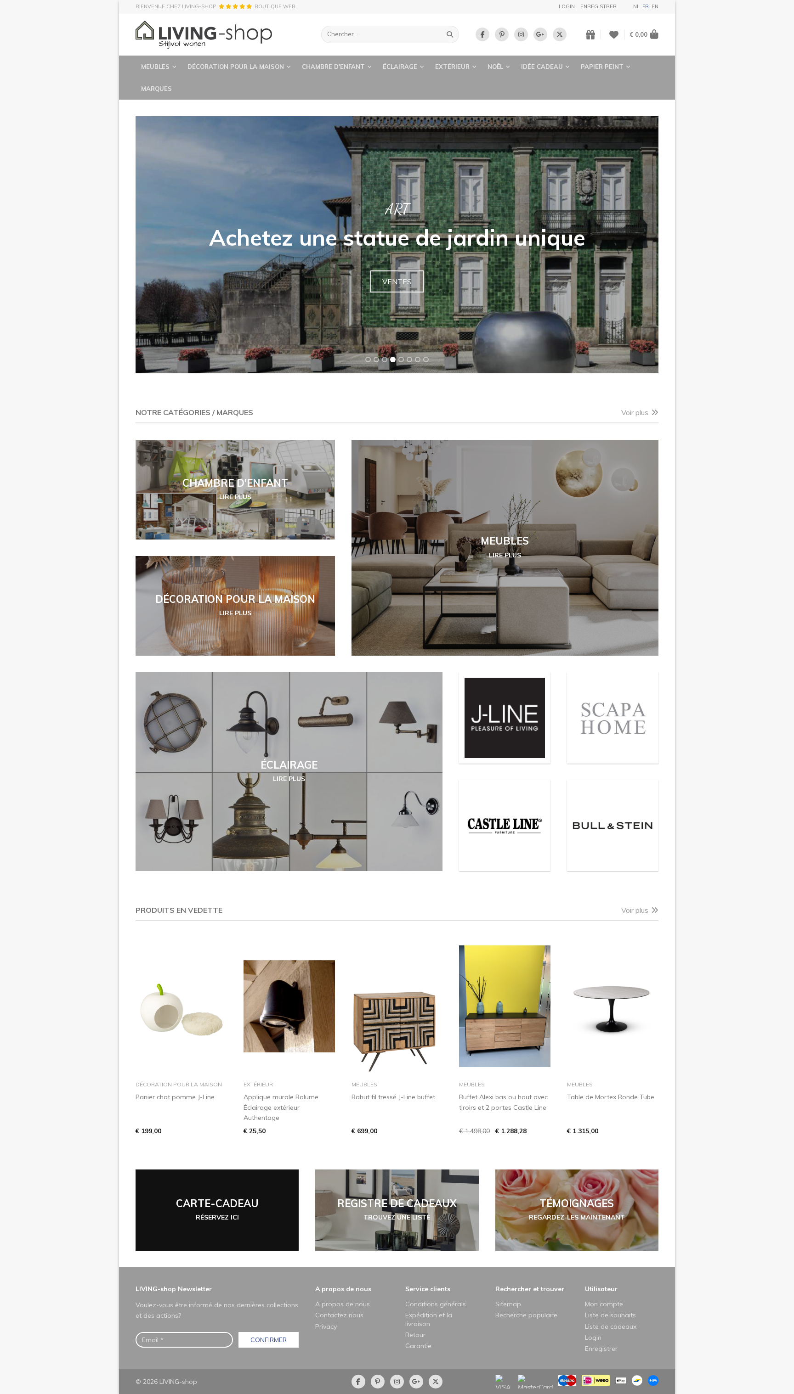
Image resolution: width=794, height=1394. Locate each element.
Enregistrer (598, 6)
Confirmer (268, 1340)
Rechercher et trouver (529, 1289)
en (655, 6)
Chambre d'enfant (333, 66)
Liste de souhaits (610, 1315)
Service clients (427, 1289)
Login (567, 6)
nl (636, 6)
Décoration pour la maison (235, 66)
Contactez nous (339, 1315)
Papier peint (602, 66)
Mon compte (604, 1304)
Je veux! (397, 292)
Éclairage (400, 66)
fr (645, 6)
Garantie (418, 1346)
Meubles (155, 66)
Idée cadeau (542, 66)
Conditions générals (435, 1304)
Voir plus (634, 412)
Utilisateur (601, 1289)
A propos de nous (343, 1289)
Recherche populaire (526, 1315)
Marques (156, 88)
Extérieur (452, 66)
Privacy (326, 1326)
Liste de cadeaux (610, 1326)
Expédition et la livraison (428, 1319)
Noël (495, 66)
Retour (415, 1335)
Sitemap (508, 1304)
